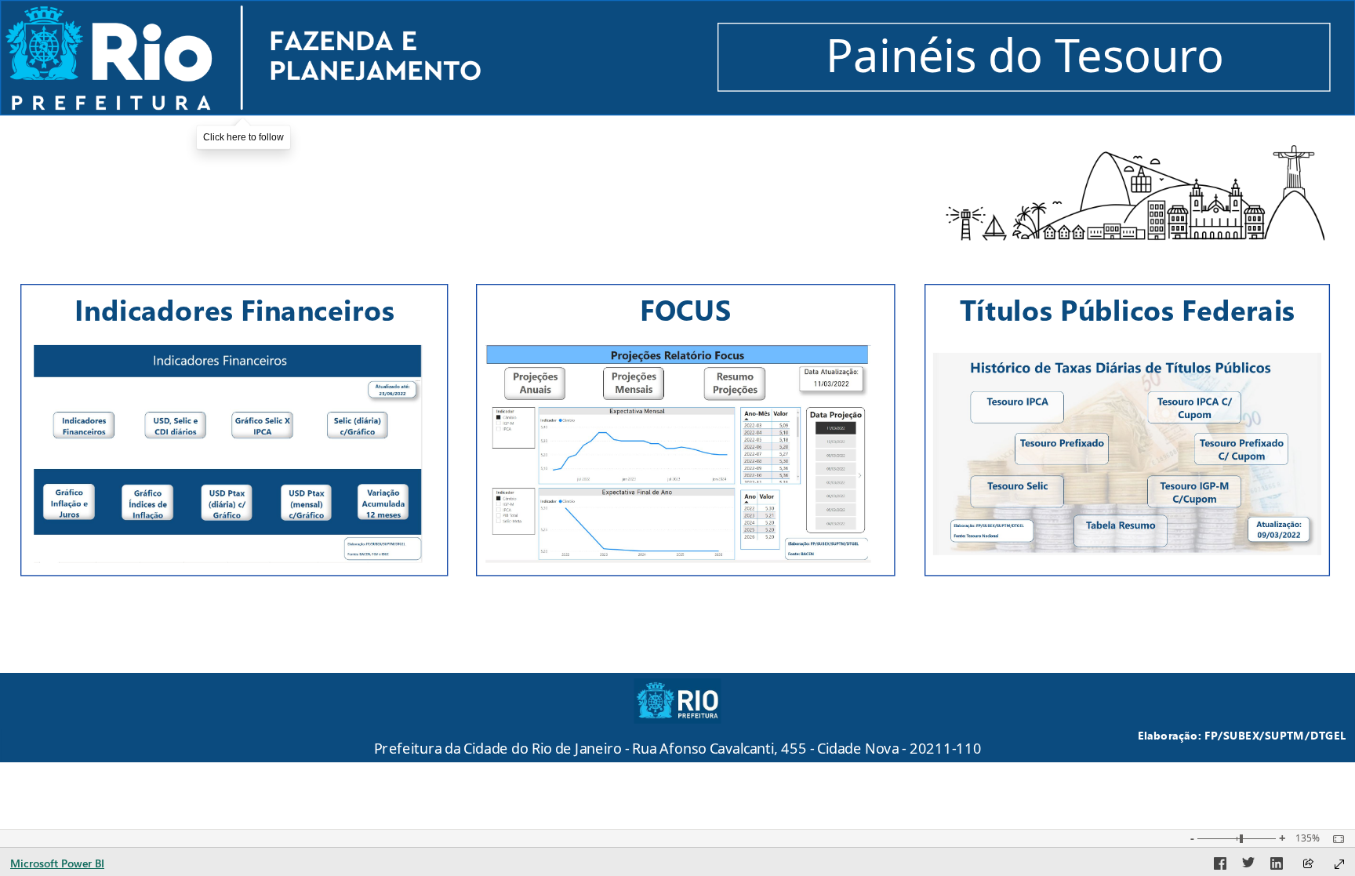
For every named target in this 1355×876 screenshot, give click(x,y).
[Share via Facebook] (1220, 866)
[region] (677, 381)
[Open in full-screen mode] (1339, 864)
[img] (1134, 191)
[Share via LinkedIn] (1276, 866)
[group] (677, 738)
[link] (243, 57)
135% (1307, 838)
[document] (677, 739)
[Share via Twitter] (1248, 866)
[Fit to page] (1334, 839)
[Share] (1308, 864)
